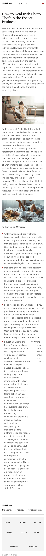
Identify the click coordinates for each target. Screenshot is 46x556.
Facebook (14, 546)
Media (36, 532)
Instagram (33, 546)
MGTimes (7, 3)
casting (33, 341)
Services (37, 522)
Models (23, 522)
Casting (8, 532)
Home (7, 522)
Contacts (23, 532)
